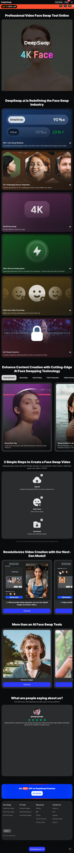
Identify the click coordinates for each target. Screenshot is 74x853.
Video (66, 2)
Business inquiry (58, 819)
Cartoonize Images (25, 815)
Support (55, 815)
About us (55, 808)
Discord (55, 822)
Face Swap (58, 2)
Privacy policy (40, 822)
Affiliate (38, 808)
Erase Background (25, 812)
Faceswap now (35, 849)
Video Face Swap (8, 808)
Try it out (27, 611)
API (37, 812)
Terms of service (41, 819)
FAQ (54, 812)
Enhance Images (25, 808)
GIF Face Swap (8, 815)
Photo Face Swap (8, 812)
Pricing (38, 815)
